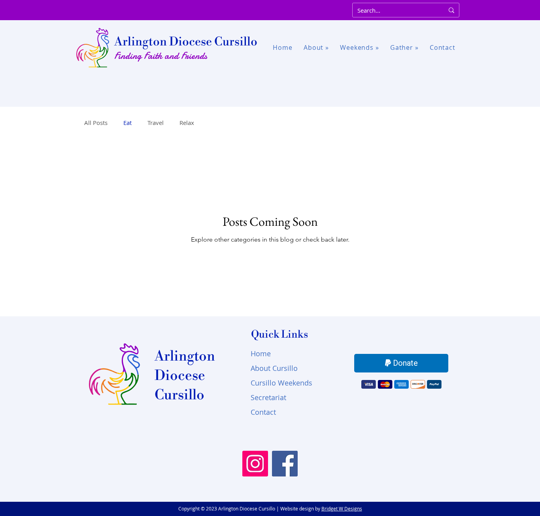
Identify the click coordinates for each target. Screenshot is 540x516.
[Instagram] (255, 463)
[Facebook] (285, 463)
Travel (155, 123)
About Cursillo (274, 368)
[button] (316, 48)
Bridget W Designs (341, 508)
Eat (127, 123)
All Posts (96, 123)
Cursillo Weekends (281, 382)
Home (261, 353)
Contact (263, 412)
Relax (186, 123)
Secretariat (268, 397)
